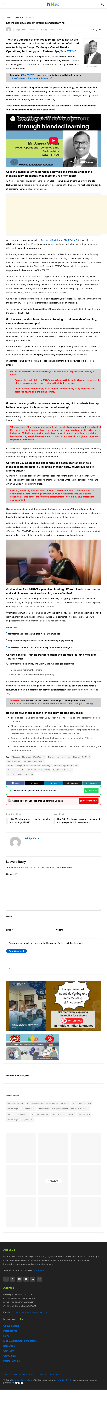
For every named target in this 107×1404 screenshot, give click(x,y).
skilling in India (15, 1103)
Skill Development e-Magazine (20, 1341)
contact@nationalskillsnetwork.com (30, 1312)
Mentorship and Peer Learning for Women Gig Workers (34, 633)
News (6, 1336)
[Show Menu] (4, 4)
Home (8, 17)
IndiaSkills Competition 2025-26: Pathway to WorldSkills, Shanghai (40, 647)
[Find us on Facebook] (6, 1279)
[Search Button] (102, 4)
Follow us (54, 1181)
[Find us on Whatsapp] (39, 1279)
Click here (39, 1270)
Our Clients (9, 1356)
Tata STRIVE (28, 75)
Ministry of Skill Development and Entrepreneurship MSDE (63, 1109)
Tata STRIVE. (68, 51)
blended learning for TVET (78, 757)
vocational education (18, 1114)
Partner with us (11, 1361)
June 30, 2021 (34, 29)
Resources (9, 1346)
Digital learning (14, 761)
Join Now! (92, 790)
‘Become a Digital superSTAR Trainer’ (28, 757)
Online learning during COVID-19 (22, 770)
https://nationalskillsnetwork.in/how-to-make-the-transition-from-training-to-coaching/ (51, 703)
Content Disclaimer (38, 1374)
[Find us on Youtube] (26, 1279)
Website (59, 929)
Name (10, 916)
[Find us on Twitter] (12, 1279)
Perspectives (18, 17)
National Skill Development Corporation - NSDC (48, 1103)
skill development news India (21, 1109)
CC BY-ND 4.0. (65, 1380)
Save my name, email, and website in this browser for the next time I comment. (47, 943)
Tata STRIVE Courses (62, 770)
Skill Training (29, 17)
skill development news (63, 1114)
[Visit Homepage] (53, 4)
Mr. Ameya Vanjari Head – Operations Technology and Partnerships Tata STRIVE (42, 765)
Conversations (11, 1326)
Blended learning (55, 757)
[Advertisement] (56, 214)
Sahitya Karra (19, 29)
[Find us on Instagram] (19, 1279)
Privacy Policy (55, 1374)
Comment (12, 874)
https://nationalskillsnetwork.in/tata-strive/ (31, 78)
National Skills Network (22, 1380)
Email (9, 929)
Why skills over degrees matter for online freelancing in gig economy (40, 640)
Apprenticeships (40, 1114)
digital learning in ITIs (34, 761)
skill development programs (20, 1120)
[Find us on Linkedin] (32, 1279)
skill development (82, 1103)
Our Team (8, 1351)
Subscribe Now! (90, 800)
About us (6, 1374)
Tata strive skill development (20, 774)
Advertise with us (20, 1374)
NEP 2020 (84, 1114)
